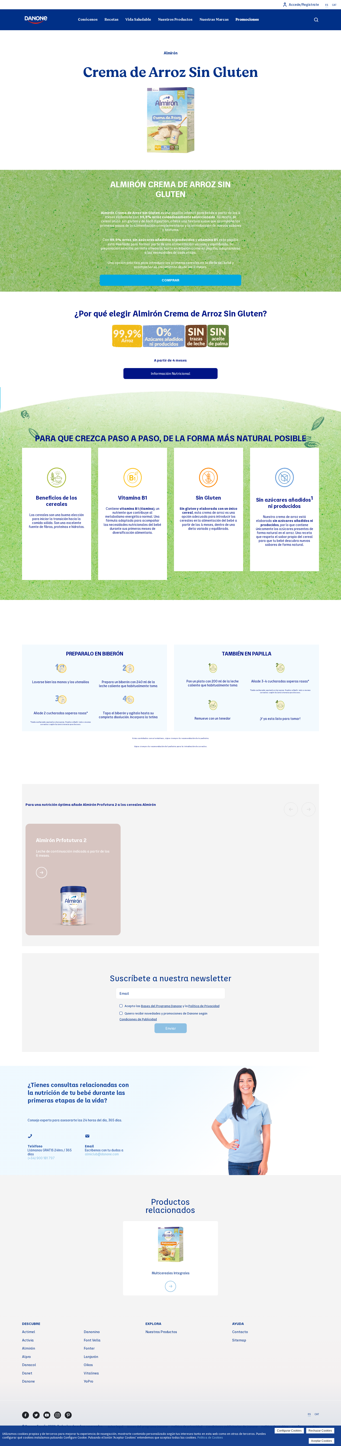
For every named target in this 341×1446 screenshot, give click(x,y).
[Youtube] (46, 1415)
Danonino (92, 1331)
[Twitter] (36, 1415)
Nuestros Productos (175, 19)
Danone (28, 1381)
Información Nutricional (170, 373)
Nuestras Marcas (214, 19)
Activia (28, 1340)
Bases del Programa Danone (161, 1006)
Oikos (88, 1364)
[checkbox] (120, 1005)
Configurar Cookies (289, 1430)
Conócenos (88, 19)
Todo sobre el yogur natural (68, 11)
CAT (334, 5)
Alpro (26, 1356)
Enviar (170, 1028)
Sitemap (239, 1340)
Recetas (112, 19)
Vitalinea (91, 1373)
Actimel (28, 1331)
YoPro (88, 1381)
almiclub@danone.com (102, 1154)
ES (326, 5)
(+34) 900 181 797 (41, 1158)
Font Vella (92, 1340)
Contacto (240, 1331)
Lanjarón (91, 1356)
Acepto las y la (172, 1006)
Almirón (28, 1348)
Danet (27, 1373)
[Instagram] (57, 1415)
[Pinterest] (68, 1415)
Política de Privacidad (203, 1006)
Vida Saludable (138, 19)
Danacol (29, 1364)
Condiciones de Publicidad (138, 1019)
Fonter (89, 1348)
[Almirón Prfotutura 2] (41, 872)
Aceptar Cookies (321, 1441)
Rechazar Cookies (320, 1430)
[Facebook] (25, 1415)
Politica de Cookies (210, 1437)
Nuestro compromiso (273, 11)
